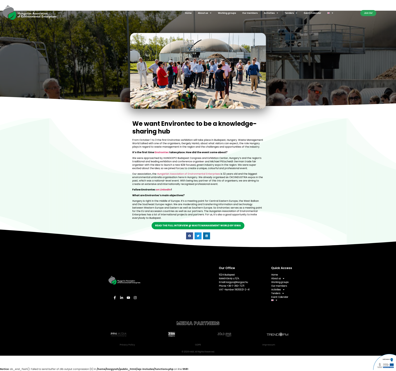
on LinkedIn (163, 189)
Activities (269, 13)
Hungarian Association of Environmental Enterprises (189, 174)
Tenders (289, 13)
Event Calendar (312, 13)
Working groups (227, 13)
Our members (250, 13)
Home (188, 13)
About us (203, 13)
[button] (189, 235)
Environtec (162, 152)
